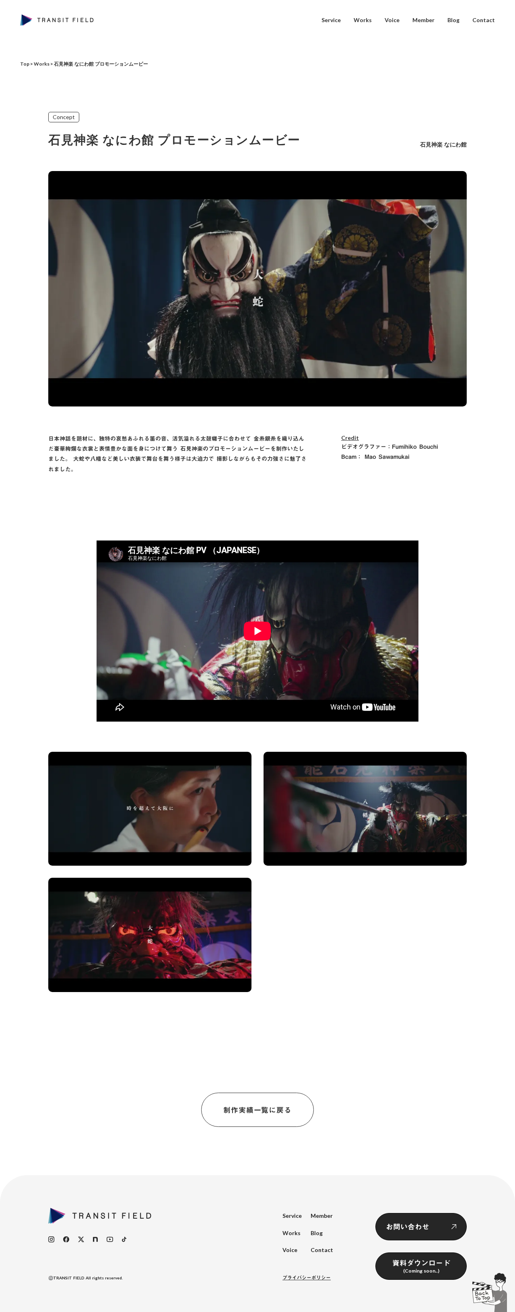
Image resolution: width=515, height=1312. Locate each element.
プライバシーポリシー (306, 1277)
